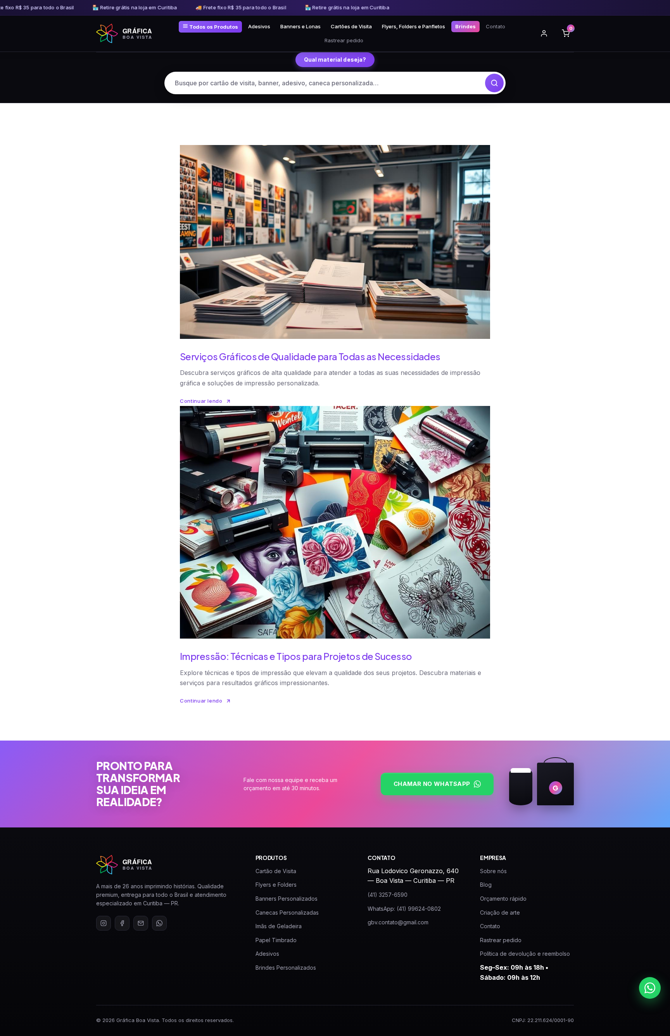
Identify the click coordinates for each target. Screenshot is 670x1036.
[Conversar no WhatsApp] (650, 988)
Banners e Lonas (300, 26)
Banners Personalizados (287, 898)
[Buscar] (494, 83)
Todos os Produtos (213, 27)
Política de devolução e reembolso (525, 953)
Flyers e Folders (276, 884)
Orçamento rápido (503, 898)
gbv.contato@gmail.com (398, 922)
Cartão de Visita (276, 871)
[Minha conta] (544, 33)
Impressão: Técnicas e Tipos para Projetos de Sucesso (296, 656)
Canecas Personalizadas (287, 912)
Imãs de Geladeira (279, 926)
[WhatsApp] (159, 923)
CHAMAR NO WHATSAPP (432, 783)
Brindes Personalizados (286, 967)
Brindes (465, 26)
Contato (495, 26)
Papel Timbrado (276, 940)
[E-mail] (140, 923)
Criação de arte (500, 912)
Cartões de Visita (351, 26)
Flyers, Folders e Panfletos (413, 26)
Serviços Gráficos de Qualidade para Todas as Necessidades (310, 356)
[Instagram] (103, 923)
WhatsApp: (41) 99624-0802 (404, 908)
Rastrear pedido (344, 40)
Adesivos (259, 26)
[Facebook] (122, 923)
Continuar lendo (201, 401)
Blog (486, 884)
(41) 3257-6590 (388, 894)
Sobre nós (493, 871)
